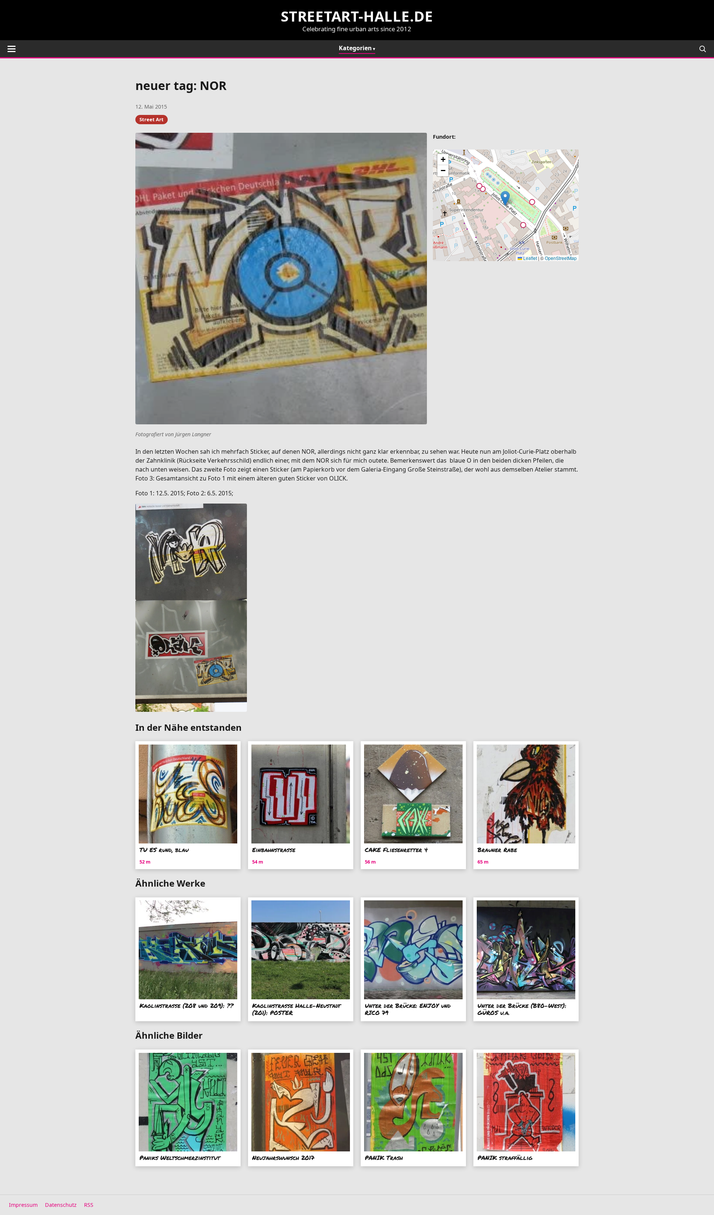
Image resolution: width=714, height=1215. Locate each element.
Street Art (151, 119)
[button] (505, 198)
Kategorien (355, 48)
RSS (88, 1204)
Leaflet (529, 258)
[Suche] (702, 49)
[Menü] (11, 48)
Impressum (23, 1204)
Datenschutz (61, 1204)
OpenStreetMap (561, 258)
